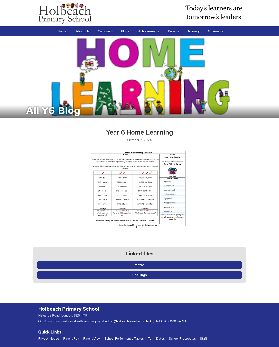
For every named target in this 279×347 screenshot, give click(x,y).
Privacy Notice (48, 338)
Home (62, 31)
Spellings (139, 275)
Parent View (91, 338)
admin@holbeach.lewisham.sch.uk (128, 321)
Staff (203, 338)
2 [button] (142, 227)
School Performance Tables (124, 338)
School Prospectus (182, 338)
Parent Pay (71, 338)
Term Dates (156, 338)
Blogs (125, 31)
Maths (140, 265)
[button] (82, 31)
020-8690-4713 (173, 321)
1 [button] (136, 227)
